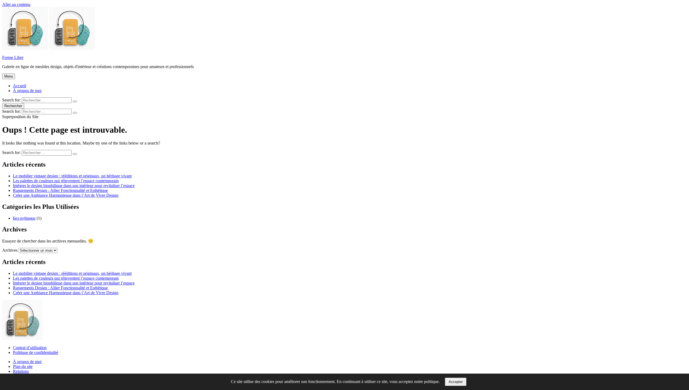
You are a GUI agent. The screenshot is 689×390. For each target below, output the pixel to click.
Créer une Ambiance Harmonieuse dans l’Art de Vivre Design (65, 195)
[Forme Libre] (72, 48)
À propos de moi (27, 90)
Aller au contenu (16, 4)
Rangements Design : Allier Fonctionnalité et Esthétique (60, 190)
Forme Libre (12, 57)
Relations (21, 371)
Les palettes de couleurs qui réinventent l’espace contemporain (66, 180)
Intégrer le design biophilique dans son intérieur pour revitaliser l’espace (74, 185)
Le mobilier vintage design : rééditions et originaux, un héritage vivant (72, 176)
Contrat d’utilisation (30, 347)
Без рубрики (24, 218)
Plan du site (23, 366)
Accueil (19, 85)
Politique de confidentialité (35, 352)
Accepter (456, 382)
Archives (9, 250)
